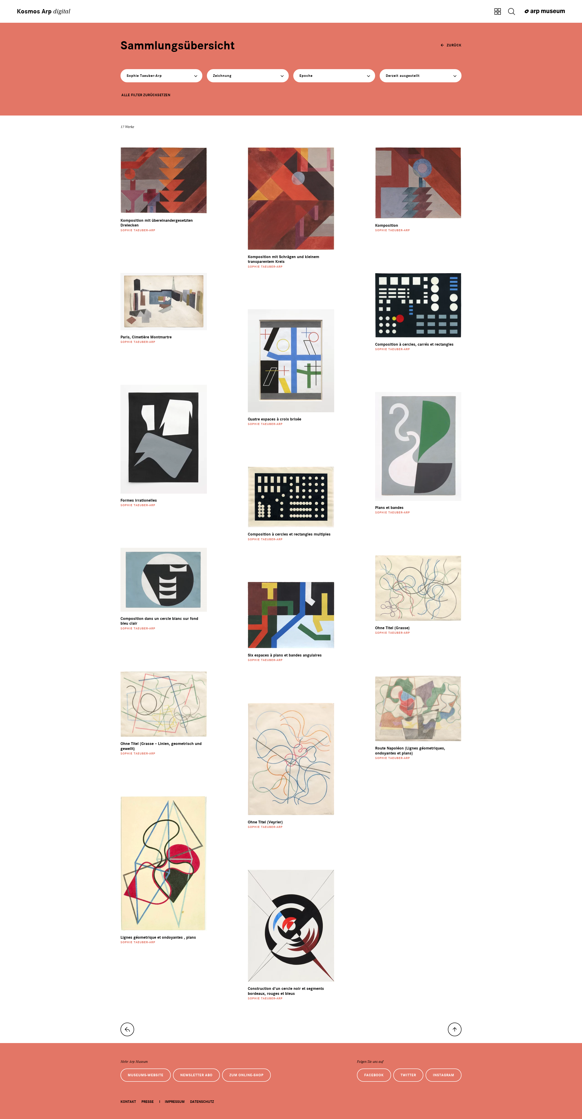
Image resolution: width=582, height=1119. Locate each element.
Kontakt (128, 1102)
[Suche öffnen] (511, 11)
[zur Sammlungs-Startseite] (127, 1029)
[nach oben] (455, 1029)
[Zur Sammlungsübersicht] (497, 11)
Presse (147, 1102)
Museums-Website (145, 1075)
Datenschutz (202, 1102)
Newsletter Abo (196, 1075)
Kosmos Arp (43, 11)
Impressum (175, 1102)
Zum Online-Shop (246, 1075)
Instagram (443, 1075)
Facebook (374, 1075)
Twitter (408, 1075)
